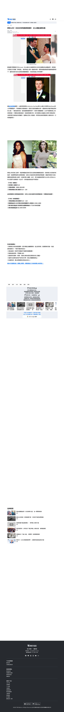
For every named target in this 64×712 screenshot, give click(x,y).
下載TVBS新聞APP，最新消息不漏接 (32, 312)
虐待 (13, 284)
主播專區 (8, 688)
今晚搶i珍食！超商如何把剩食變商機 (32, 298)
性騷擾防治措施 (9, 672)
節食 (28, 284)
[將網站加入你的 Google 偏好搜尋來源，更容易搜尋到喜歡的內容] (32, 316)
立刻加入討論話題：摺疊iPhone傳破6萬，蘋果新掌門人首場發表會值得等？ (26, 22)
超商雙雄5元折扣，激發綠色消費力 (32, 297)
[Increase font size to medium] (50, 19)
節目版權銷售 (9, 691)
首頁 (8, 25)
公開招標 (8, 693)
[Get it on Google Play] (36, 703)
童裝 (24, 284)
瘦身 (21, 284)
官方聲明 (8, 697)
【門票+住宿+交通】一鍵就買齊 (32, 293)
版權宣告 (8, 676)
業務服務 (8, 695)
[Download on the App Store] (28, 703)
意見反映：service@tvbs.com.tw (32, 650)
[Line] (28, 655)
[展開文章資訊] (55, 31)
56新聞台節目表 (9, 664)
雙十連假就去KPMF (32, 290)
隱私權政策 (8, 671)
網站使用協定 (9, 674)
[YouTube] (35, 655)
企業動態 (8, 684)
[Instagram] (33, 655)
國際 (11, 25)
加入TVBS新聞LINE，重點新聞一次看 (32, 314)
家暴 (9, 284)
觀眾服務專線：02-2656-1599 (32, 652)
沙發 (17, 284)
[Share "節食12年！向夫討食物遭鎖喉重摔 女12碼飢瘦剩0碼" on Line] (53, 19)
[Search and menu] (55, 19)
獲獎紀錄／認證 (9, 698)
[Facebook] (25, 655)
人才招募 (8, 686)
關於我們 (8, 662)
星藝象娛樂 (8, 690)
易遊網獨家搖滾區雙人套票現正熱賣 (32, 291)
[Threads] (31, 655)
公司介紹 (8, 682)
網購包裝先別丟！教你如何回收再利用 (32, 300)
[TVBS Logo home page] (11, 19)
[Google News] (38, 655)
